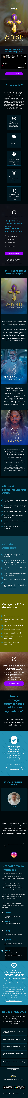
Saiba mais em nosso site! (14, 845)
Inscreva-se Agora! (14, 683)
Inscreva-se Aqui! (14, 74)
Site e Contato (13, 1069)
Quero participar (14, 769)
